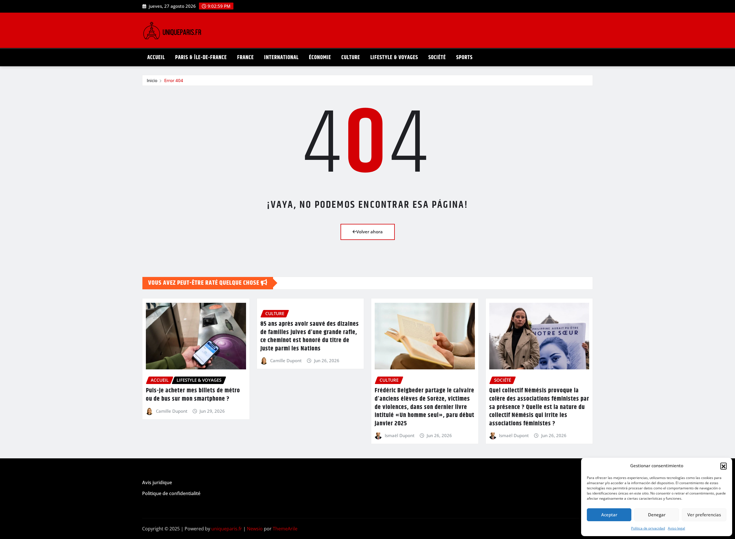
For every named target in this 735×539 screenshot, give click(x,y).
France (245, 57)
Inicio (152, 80)
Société (437, 57)
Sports (464, 57)
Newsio (255, 529)
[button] (723, 466)
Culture (350, 57)
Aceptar (609, 514)
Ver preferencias (704, 514)
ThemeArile (285, 529)
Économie (320, 57)
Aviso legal (676, 528)
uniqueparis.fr (226, 529)
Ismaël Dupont (400, 435)
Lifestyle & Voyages (394, 57)
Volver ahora (369, 231)
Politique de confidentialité (171, 493)
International (281, 57)
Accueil (156, 57)
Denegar (657, 514)
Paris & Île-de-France (201, 57)
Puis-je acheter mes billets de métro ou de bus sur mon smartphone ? (193, 395)
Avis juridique (157, 483)
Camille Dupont (171, 411)
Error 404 (173, 80)
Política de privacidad (648, 528)
